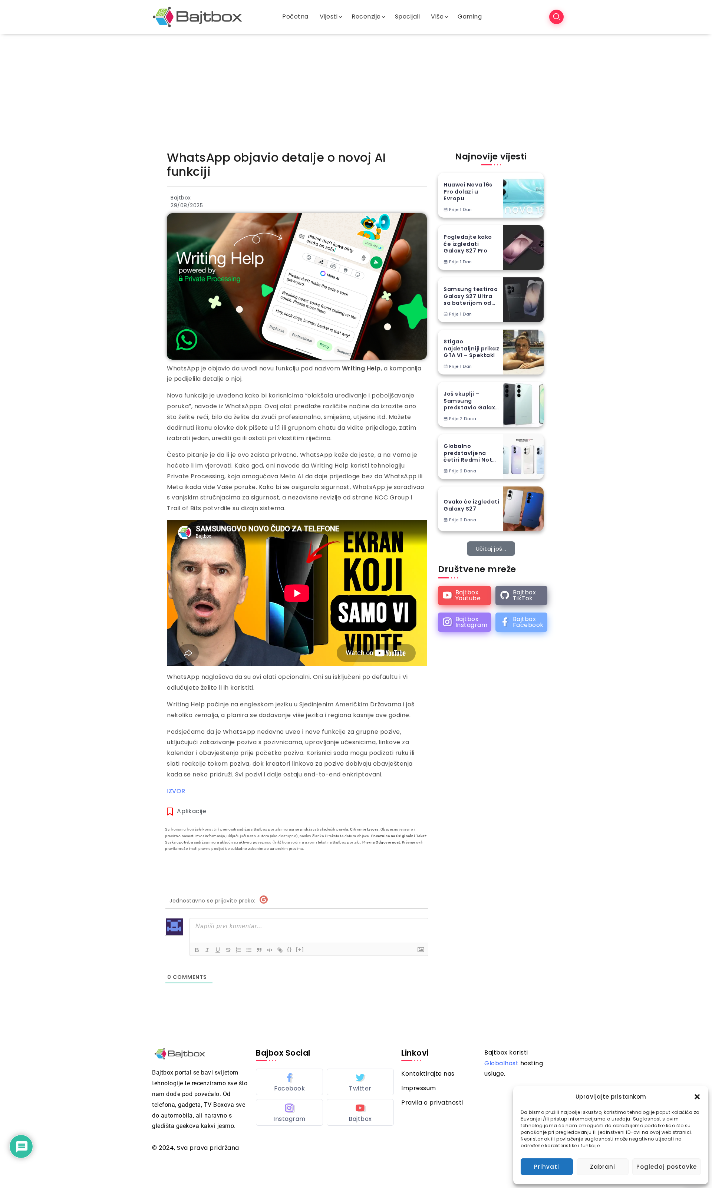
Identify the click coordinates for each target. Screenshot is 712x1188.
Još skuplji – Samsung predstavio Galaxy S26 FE (471, 400)
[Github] (521, 595)
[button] (697, 1096)
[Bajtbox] (197, 16)
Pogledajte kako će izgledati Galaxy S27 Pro (468, 244)
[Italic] (207, 950)
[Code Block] (269, 950)
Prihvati (546, 1167)
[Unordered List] (249, 950)
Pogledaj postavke (666, 1167)
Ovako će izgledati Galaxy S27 (471, 505)
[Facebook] (521, 622)
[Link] (280, 950)
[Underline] (217, 950)
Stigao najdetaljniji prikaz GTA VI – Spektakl (471, 348)
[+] (300, 949)
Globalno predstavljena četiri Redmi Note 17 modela (470, 453)
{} (289, 949)
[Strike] (228, 950)
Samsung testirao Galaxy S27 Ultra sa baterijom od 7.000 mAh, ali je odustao (471, 296)
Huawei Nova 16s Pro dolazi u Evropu (468, 191)
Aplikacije (191, 811)
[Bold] (197, 950)
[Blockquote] (259, 950)
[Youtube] (464, 595)
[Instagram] (464, 622)
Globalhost (501, 1063)
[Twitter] (360, 1082)
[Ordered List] (238, 950)
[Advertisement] (356, 89)
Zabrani (602, 1167)
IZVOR (176, 791)
